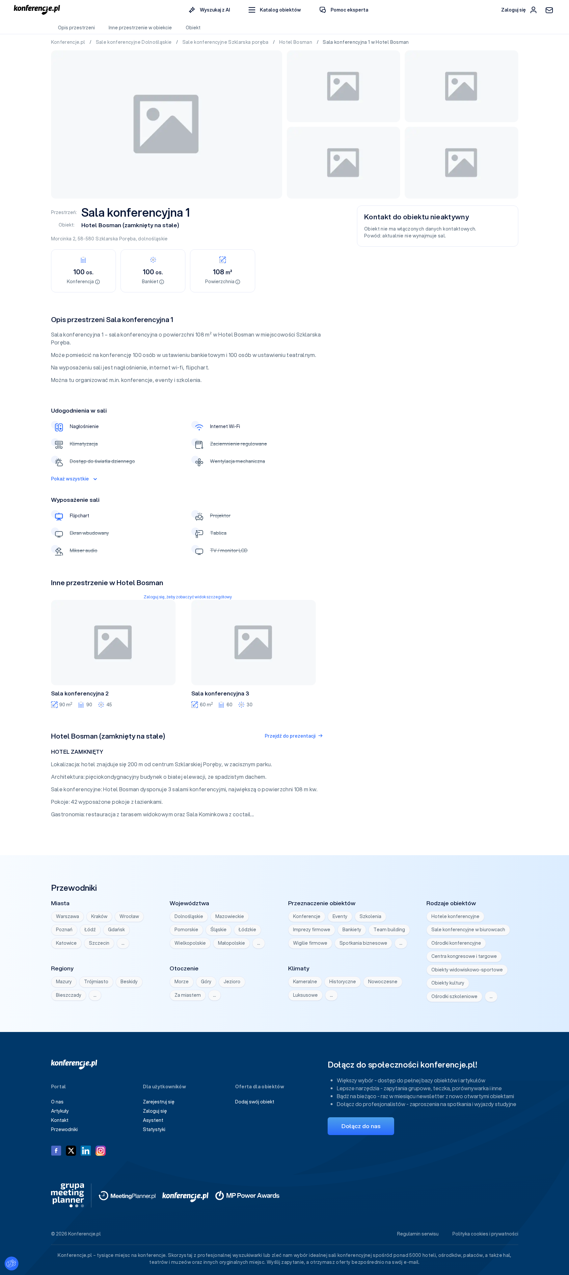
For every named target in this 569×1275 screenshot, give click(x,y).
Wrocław (129, 916)
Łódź (90, 929)
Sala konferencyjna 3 (220, 693)
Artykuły (60, 1111)
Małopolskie (231, 943)
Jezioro (232, 981)
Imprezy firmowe (311, 929)
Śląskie (218, 929)
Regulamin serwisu (418, 1234)
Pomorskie (186, 929)
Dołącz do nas (360, 1126)
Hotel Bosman (296, 42)
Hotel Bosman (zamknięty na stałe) (130, 225)
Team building (389, 929)
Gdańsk (116, 929)
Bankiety (351, 929)
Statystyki (154, 1129)
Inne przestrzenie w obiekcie (140, 27)
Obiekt (193, 27)
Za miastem (188, 995)
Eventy (340, 916)
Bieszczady (68, 995)
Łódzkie (247, 929)
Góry (206, 981)
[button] (274, 10)
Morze (182, 981)
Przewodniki (64, 1129)
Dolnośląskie (189, 916)
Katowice (66, 943)
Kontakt (59, 1120)
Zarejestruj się (159, 1102)
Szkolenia (370, 916)
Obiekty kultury (447, 983)
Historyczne (342, 981)
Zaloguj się (155, 1111)
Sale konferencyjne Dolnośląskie (134, 42)
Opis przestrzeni (76, 27)
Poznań (64, 929)
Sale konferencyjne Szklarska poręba (226, 42)
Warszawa (67, 916)
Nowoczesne (382, 981)
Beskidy (129, 981)
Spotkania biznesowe (363, 943)
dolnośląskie (153, 238)
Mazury (64, 981)
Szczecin (99, 943)
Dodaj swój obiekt (254, 1102)
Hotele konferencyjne (455, 916)
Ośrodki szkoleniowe (454, 996)
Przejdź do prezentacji (290, 736)
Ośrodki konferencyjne (456, 943)
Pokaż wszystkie (70, 478)
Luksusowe (305, 995)
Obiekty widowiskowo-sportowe (467, 969)
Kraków (99, 916)
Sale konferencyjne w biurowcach (468, 929)
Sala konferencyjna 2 (80, 693)
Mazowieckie (229, 916)
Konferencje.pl (68, 42)
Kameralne (305, 981)
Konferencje (306, 916)
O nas (57, 1102)
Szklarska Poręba (115, 238)
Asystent (153, 1120)
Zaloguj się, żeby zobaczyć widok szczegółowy (188, 597)
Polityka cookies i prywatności (485, 1234)
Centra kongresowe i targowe (464, 956)
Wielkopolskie (190, 943)
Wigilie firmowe (310, 943)
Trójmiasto (96, 981)
